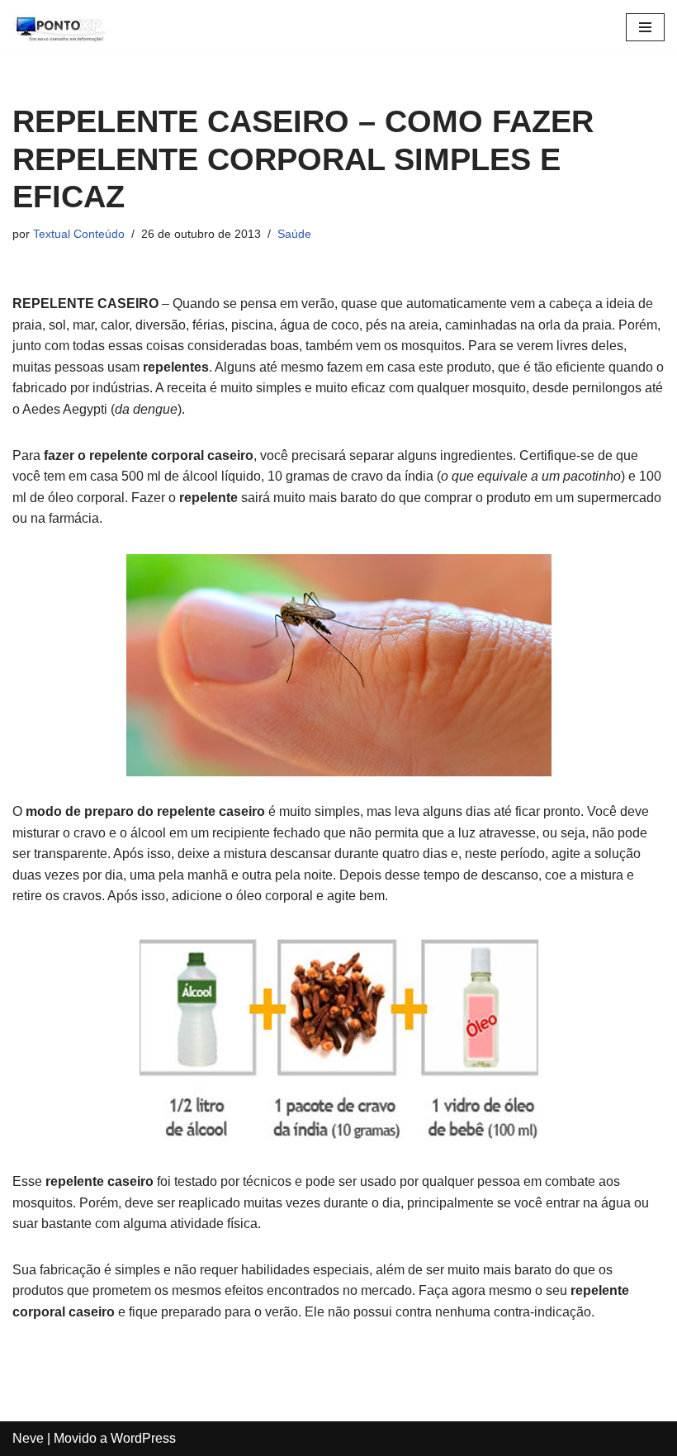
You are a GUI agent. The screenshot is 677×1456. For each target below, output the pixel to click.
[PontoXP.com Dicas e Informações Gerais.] (61, 27)
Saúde (294, 233)
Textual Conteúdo (79, 233)
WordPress (143, 1438)
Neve (28, 1438)
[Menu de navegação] (645, 27)
